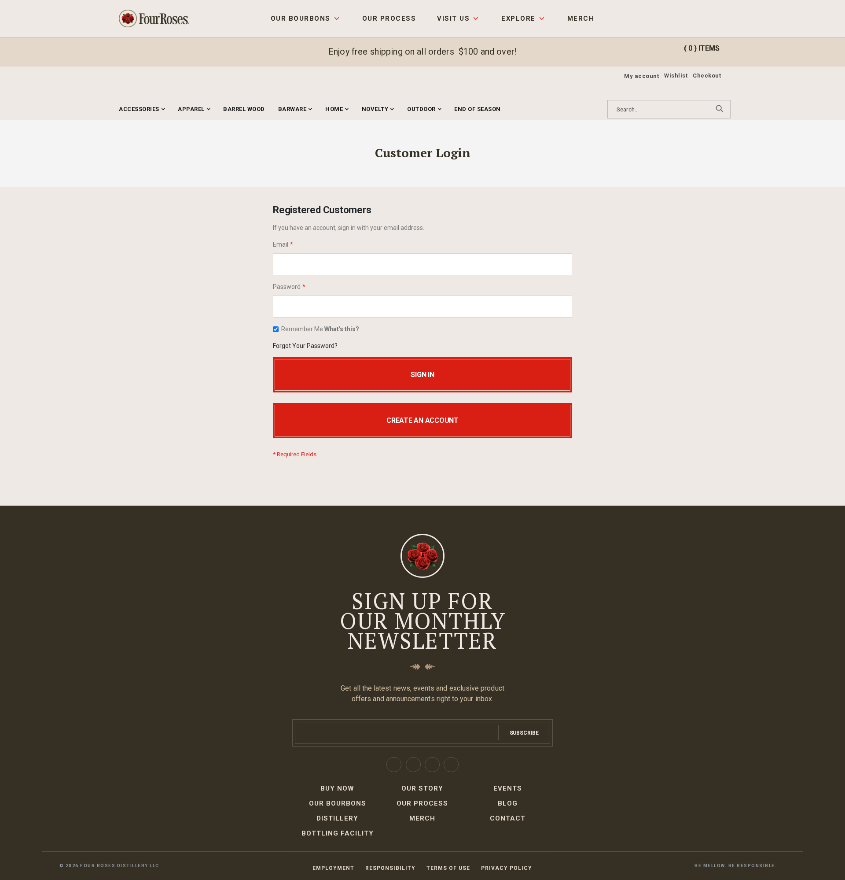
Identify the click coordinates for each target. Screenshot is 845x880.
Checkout (707, 75)
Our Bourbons (301, 18)
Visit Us (453, 18)
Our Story (422, 788)
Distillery (337, 818)
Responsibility (390, 868)
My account (641, 76)
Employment (333, 868)
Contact (507, 818)
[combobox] (669, 109)
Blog (508, 803)
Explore (518, 18)
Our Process (389, 18)
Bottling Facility (337, 833)
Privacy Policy (506, 868)
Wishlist (675, 75)
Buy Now (337, 788)
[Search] (719, 109)
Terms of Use (448, 868)
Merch (580, 18)
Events (507, 788)
